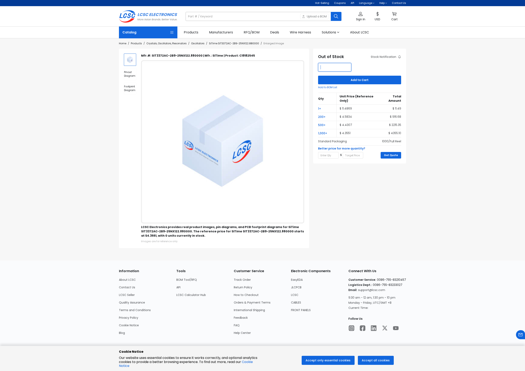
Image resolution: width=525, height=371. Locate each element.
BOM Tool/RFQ (186, 280)
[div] (130, 74)
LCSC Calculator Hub (191, 295)
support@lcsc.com (371, 290)
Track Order (242, 280)
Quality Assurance (132, 302)
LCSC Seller (127, 295)
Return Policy (243, 287)
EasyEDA (297, 280)
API (352, 3)
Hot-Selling (322, 3)
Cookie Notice (129, 325)
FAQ (237, 325)
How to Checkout (246, 295)
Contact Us (399, 3)
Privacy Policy (128, 318)
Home (122, 43)
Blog (122, 333)
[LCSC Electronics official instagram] (351, 328)
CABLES (296, 302)
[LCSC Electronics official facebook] (363, 328)
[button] (263, 16)
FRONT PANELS (301, 310)
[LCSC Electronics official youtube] (396, 328)
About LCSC (127, 280)
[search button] (336, 16)
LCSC (294, 295)
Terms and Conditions (135, 310)
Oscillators (197, 43)
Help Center (242, 333)
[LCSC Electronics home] (148, 16)
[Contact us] (520, 335)
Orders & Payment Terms (252, 302)
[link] (191, 32)
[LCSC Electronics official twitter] (385, 328)
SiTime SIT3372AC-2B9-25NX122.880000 (234, 43)
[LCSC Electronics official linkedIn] (374, 328)
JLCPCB (296, 287)
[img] (130, 60)
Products (136, 43)
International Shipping (249, 310)
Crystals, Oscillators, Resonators (166, 43)
